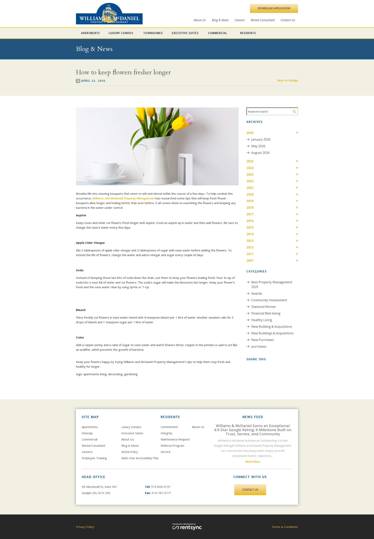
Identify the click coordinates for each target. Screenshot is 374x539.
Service (165, 452)
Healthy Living (261, 320)
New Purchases (262, 340)
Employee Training (94, 458)
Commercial (89, 439)
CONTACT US (250, 489)
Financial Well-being (265, 313)
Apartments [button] (90, 33)
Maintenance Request (175, 439)
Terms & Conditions (284, 527)
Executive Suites (132, 433)
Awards (256, 293)
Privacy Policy (85, 527)
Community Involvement (269, 300)
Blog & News (220, 20)
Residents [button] (248, 33)
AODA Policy (129, 452)
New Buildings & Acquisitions (272, 333)
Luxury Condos (131, 427)
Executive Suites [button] (185, 33)
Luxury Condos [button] (121, 33)
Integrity (166, 433)
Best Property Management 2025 (271, 284)
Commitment (169, 427)
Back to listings (287, 80)
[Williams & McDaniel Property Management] (109, 13)
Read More (252, 461)
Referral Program (172, 445)
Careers (240, 20)
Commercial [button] (217, 33)
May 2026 (258, 146)
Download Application (274, 8)
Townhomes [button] (153, 33)
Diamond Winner (263, 307)
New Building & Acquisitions (271, 326)
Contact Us (287, 20)
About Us (200, 20)
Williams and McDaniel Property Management (123, 198)
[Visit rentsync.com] (187, 526)
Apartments (90, 427)
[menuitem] (200, 20)
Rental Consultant (263, 20)
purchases (258, 346)
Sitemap (87, 433)
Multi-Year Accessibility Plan (140, 458)
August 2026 (260, 153)
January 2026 (260, 139)
